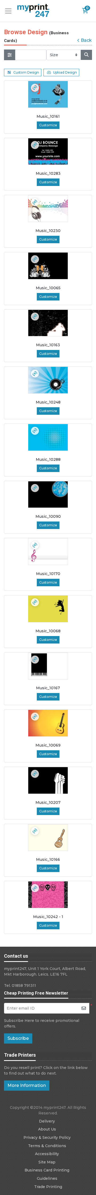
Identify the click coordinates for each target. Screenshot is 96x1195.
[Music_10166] (48, 837)
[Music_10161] (48, 94)
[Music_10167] (48, 666)
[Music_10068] (48, 608)
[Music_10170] (48, 551)
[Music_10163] (48, 323)
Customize (48, 125)
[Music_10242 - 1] (48, 894)
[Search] (86, 55)
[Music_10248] (48, 380)
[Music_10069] (48, 723)
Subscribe (18, 1038)
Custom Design (26, 72)
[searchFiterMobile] (9, 55)
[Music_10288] (48, 437)
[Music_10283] (48, 151)
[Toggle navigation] (9, 11)
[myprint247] (33, 11)
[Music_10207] (48, 780)
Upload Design (65, 72)
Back (86, 40)
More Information (26, 1085)
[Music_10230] (48, 208)
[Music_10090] (48, 494)
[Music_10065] (48, 265)
